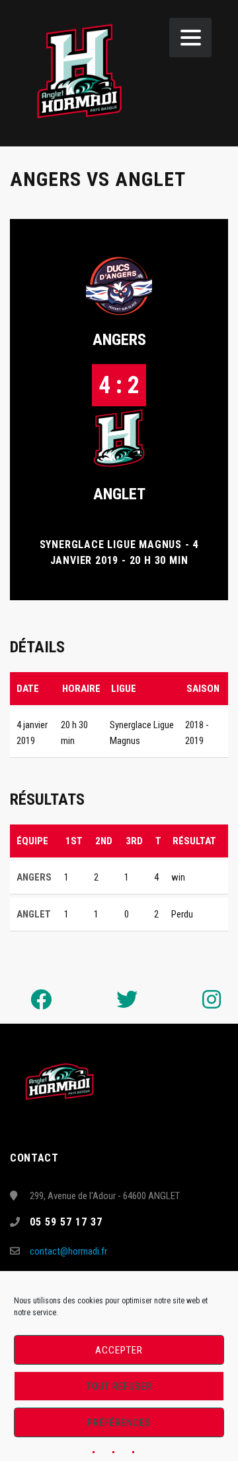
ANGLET (119, 494)
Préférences (119, 1423)
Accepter (119, 1350)
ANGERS (119, 339)
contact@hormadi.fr (68, 1251)
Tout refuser (119, 1386)
